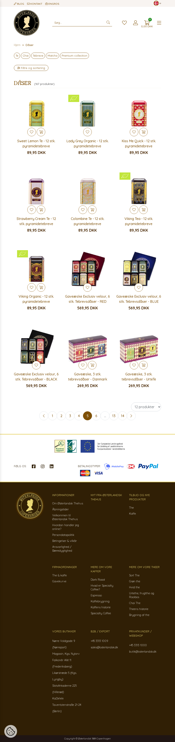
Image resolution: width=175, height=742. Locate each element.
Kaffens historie (101, 607)
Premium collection (74, 55)
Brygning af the (139, 615)
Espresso (96, 595)
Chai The (134, 603)
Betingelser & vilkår (64, 541)
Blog (20, 3)
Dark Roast (98, 579)
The (131, 507)
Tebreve (38, 55)
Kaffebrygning (100, 601)
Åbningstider (60, 509)
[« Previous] (43, 415)
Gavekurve (59, 581)
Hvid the (134, 587)
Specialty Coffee (101, 613)
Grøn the (134, 581)
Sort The (134, 575)
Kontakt (36, 3)
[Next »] (131, 415)
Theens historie (138, 609)
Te (17, 55)
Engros (53, 3)
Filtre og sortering (32, 68)
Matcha (52, 55)
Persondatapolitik (63, 535)
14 (122, 416)
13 (113, 416)
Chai (26, 55)
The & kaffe (59, 575)
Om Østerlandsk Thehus (67, 503)
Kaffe (132, 513)
